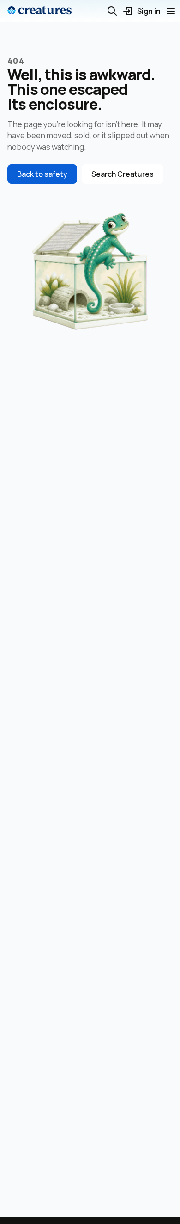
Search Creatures (122, 174)
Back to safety (42, 174)
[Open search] (112, 11)
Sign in (149, 11)
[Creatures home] (39, 11)
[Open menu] (170, 11)
